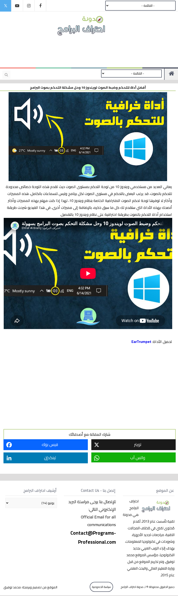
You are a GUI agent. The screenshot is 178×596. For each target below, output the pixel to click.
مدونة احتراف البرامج (131, 587)
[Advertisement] (86, 51)
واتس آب (137, 457)
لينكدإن (50, 457)
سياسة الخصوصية (101, 587)
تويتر (137, 444)
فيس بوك (50, 444)
